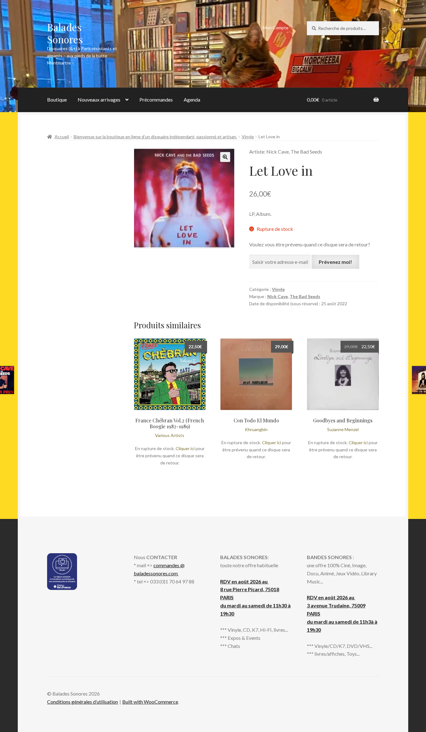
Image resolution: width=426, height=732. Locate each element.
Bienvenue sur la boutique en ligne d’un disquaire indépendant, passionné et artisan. (155, 136)
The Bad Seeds (305, 296)
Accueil (62, 136)
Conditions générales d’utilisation (82, 702)
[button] (225, 157)
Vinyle (248, 136)
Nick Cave (277, 296)
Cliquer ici (185, 448)
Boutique (57, 99)
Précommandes (156, 99)
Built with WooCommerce (150, 702)
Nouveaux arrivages (99, 99)
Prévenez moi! (335, 262)
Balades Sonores (65, 33)
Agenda (192, 99)
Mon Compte (275, 27)
